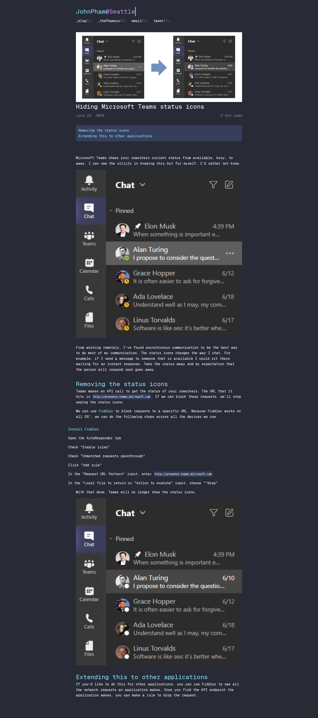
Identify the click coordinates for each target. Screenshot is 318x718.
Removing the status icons (104, 130)
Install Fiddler (83, 429)
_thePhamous (109, 21)
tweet (159, 21)
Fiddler (106, 411)
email (137, 21)
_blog (81, 21)
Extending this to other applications (115, 136)
